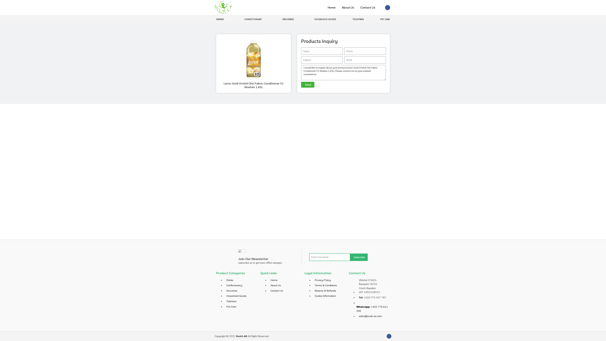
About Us (348, 7)
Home (332, 7)
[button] (380, 7)
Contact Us (367, 7)
